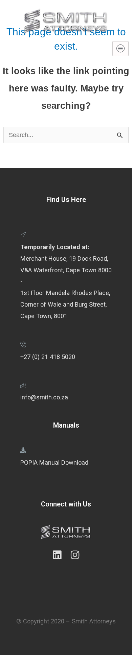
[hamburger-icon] (120, 48)
